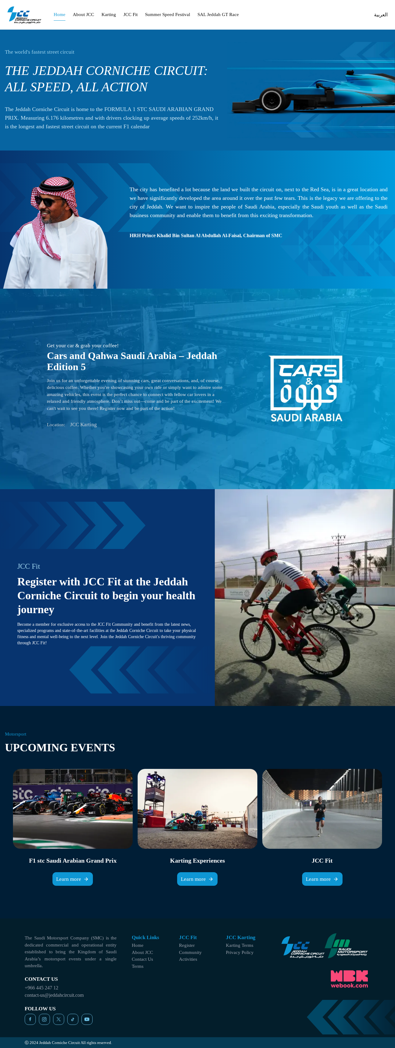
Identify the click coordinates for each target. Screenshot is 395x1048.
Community (190, 952)
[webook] (349, 979)
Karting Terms (239, 945)
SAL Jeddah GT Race (218, 14)
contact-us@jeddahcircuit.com (54, 995)
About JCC (83, 14)
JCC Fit (130, 14)
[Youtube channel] (87, 1019)
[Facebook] (30, 1019)
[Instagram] (44, 1019)
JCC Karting (83, 424)
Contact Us (142, 959)
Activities (188, 959)
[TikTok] (72, 1019)
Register (187, 945)
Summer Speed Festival (167, 14)
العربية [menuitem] (381, 14)
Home (59, 14)
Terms (137, 966)
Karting (109, 14)
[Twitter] (58, 1019)
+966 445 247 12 (41, 987)
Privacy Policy (240, 952)
